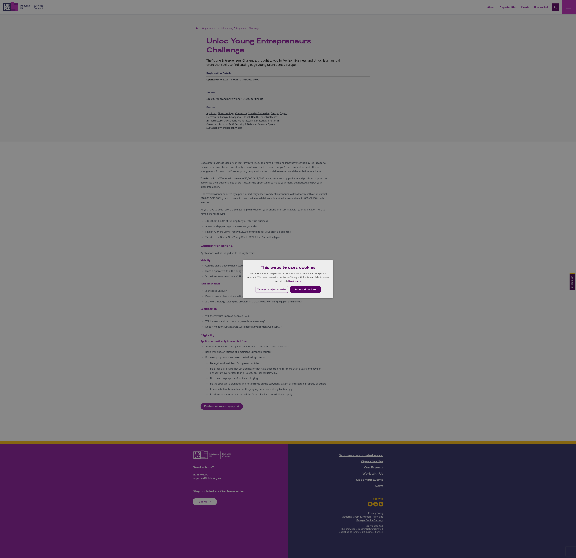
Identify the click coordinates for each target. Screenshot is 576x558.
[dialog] (288, 279)
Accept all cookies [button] (305, 289)
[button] (271, 289)
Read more (294, 280)
